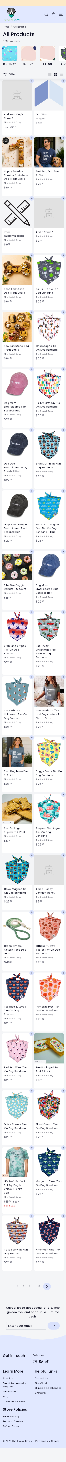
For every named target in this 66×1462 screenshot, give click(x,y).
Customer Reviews (14, 1401)
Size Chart (41, 1383)
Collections (19, 27)
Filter (12, 74)
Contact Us (41, 1378)
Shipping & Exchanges (48, 1388)
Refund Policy (11, 1426)
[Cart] (54, 14)
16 (39, 1286)
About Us (8, 1378)
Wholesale (9, 1391)
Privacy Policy (11, 1416)
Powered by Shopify (47, 1441)
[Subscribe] (54, 1326)
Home (6, 27)
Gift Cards (41, 1393)
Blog (5, 1396)
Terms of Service (13, 1421)
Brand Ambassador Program (14, 1385)
